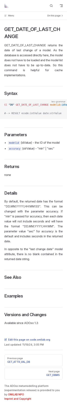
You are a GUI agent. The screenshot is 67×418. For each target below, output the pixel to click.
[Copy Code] (61, 104)
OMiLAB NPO (16, 394)
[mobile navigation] (61, 5)
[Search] (51, 6)
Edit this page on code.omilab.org (29, 339)
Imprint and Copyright (17, 398)
